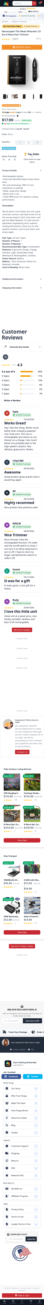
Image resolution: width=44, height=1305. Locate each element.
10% (40, 380)
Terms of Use (17, 1216)
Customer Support (19, 1146)
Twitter (34, 1076)
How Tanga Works (19, 1110)
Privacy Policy (17, 1209)
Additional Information (12, 279)
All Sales (5, 21)
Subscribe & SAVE (32, 1021)
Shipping (15, 1153)
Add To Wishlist (9, 148)
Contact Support (19, 1049)
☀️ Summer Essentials (27, 16)
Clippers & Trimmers (19, 21)
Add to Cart (23, 1295)
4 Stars (5, 380)
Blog (13, 1125)
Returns (15, 1160)
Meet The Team (18, 1103)
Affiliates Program (19, 1196)
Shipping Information (12, 288)
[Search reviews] (5, 357)
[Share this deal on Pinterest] (15, 159)
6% (40, 384)
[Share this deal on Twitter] (9, 159)
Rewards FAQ (17, 1175)
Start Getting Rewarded (24, 1062)
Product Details (9, 170)
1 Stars (5, 393)
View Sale (22, 840)
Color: (7, 134)
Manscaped (11, 109)
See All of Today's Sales (22, 946)
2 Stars (5, 389)
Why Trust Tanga (19, 1096)
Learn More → (18, 1065)
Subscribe (31, 1239)
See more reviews (22, 630)
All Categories (10, 16)
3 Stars (5, 384)
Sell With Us (16, 1188)
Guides (14, 1132)
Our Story (15, 1088)
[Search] (34, 3)
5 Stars (5, 376)
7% (40, 393)
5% (40, 389)
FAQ (32, 1049)
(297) (15, 39)
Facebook (13, 1076)
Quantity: (6, 142)
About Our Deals (19, 1118)
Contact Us (22, 752)
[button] (17, 116)
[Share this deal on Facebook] (4, 159)
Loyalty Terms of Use (20, 1224)
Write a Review (12, 400)
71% (40, 375)
